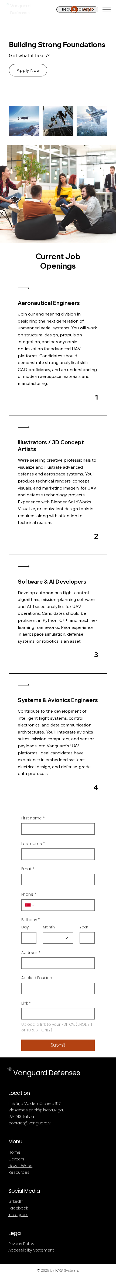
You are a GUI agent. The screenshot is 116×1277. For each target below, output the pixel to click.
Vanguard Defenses (46, 1073)
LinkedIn (15, 1201)
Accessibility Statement (31, 1250)
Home (14, 1152)
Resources (18, 1172)
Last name (33, 843)
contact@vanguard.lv (29, 1123)
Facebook (18, 1208)
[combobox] (58, 938)
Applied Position (36, 977)
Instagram (18, 1214)
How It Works (20, 1166)
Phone (28, 894)
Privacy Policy (21, 1243)
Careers (16, 1159)
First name (33, 818)
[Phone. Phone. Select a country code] (30, 905)
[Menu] (107, 9)
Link (25, 1003)
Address (30, 952)
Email (27, 868)
